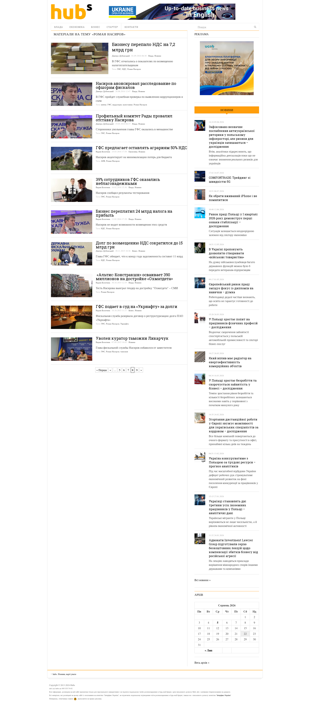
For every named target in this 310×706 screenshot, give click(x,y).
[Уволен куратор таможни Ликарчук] (71, 349)
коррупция (117, 104)
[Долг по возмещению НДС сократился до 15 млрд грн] (71, 253)
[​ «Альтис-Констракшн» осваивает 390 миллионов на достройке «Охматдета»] (71, 285)
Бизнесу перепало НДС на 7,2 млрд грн (143, 47)
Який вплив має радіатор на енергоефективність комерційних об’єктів (230, 362)
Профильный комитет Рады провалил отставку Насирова (134, 117)
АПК (103, 161)
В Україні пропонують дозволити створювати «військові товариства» (226, 253)
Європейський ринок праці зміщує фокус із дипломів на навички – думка (231, 288)
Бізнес (95, 26)
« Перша (101, 370)
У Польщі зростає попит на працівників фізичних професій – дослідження (233, 323)
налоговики (128, 104)
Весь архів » (201, 662)
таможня (124, 351)
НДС (124, 69)
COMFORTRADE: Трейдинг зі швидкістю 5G (229, 179)
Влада (58, 26)
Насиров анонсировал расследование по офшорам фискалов (136, 85)
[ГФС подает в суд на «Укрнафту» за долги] (71, 317)
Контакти (131, 26)
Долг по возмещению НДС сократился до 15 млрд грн (139, 244)
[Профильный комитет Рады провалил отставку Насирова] (71, 126)
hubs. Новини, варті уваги (71, 12)
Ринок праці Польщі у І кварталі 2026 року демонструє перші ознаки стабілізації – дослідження (233, 220)
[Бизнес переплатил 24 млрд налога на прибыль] (71, 222)
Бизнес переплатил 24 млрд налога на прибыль (134, 213)
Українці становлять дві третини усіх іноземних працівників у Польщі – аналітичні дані (227, 507)
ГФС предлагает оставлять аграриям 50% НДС (141, 147)
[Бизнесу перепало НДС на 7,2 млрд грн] (79, 58)
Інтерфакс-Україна (223, 695)
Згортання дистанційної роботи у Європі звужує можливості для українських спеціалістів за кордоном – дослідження (233, 425)
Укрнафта (124, 323)
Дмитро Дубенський (121, 55)
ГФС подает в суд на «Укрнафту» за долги (136, 306)
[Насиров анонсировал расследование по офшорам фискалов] (71, 94)
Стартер (112, 26)
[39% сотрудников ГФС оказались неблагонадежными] (71, 190)
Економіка (77, 26)
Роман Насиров (134, 69)
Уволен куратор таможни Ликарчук (132, 338)
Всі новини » (202, 580)
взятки (103, 104)
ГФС (119, 69)
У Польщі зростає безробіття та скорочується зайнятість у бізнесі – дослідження (233, 384)
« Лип (208, 650)
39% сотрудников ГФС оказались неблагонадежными (128, 181)
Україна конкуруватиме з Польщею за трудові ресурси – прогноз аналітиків (232, 462)
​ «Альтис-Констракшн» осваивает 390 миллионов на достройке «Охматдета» (134, 276)
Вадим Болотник (103, 151)
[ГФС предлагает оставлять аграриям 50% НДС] (71, 158)
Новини (157, 55)
